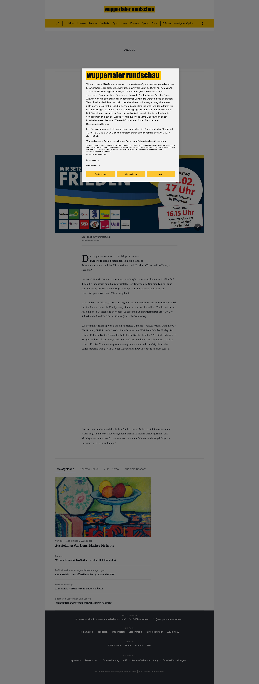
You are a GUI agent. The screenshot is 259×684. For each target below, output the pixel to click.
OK (160, 174)
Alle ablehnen (131, 174)
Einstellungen (100, 174)
